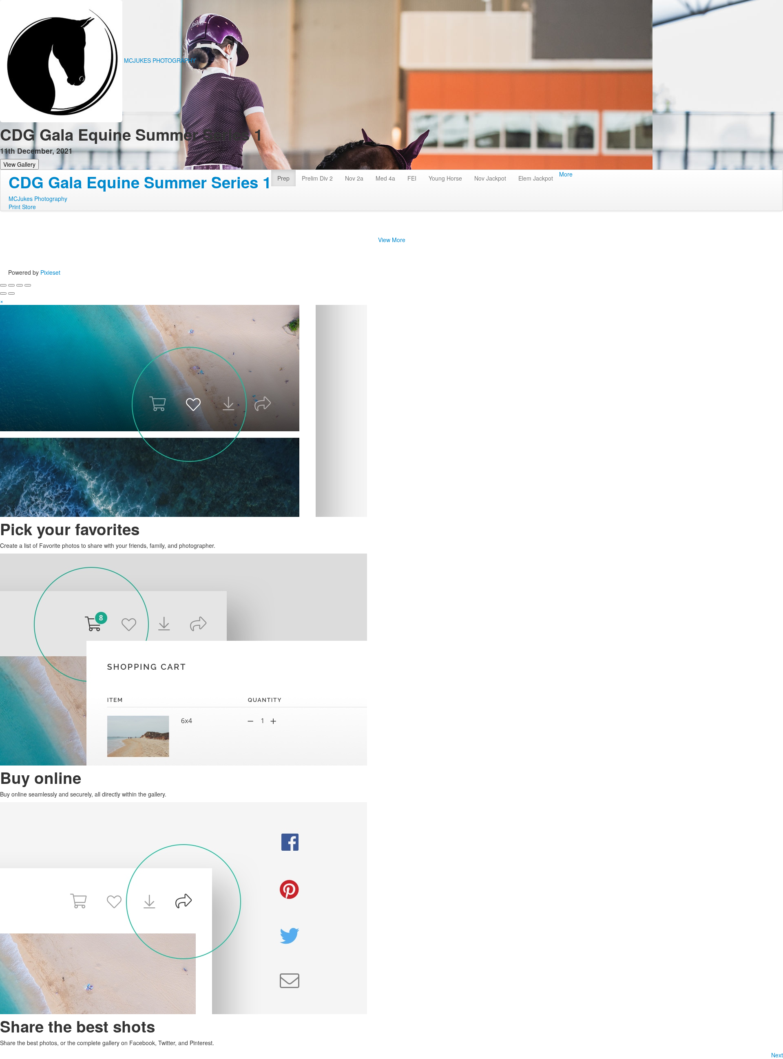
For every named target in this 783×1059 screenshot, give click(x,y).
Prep (283, 178)
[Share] (11, 285)
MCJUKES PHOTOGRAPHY (160, 60)
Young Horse (445, 178)
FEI (411, 178)
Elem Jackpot (535, 178)
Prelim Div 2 (317, 178)
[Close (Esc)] (3, 285)
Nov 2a (354, 178)
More (566, 174)
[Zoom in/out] (27, 285)
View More (391, 240)
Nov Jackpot (490, 178)
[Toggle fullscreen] (19, 285)
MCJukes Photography (38, 198)
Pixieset (50, 272)
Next (777, 1055)
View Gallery (19, 164)
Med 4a (385, 178)
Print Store (22, 207)
